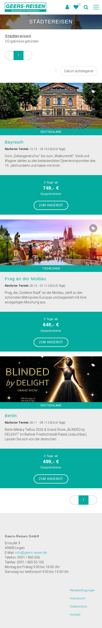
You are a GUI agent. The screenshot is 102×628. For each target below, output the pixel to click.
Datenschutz (78, 606)
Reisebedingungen (82, 590)
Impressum (77, 598)
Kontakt (75, 614)
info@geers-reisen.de (31, 553)
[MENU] (96, 7)
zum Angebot (51, 205)
